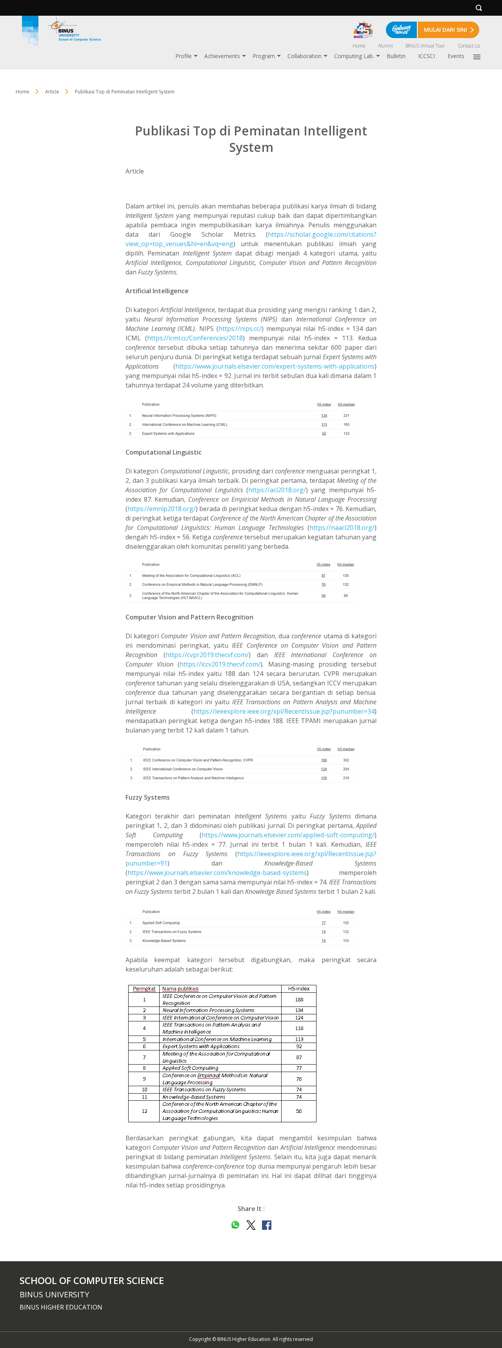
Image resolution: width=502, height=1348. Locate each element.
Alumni (385, 45)
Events (455, 56)
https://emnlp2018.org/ (161, 508)
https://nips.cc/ (240, 328)
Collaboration (304, 56)
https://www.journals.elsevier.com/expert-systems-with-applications (275, 366)
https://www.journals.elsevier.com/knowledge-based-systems (217, 872)
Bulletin (396, 56)
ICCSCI (426, 56)
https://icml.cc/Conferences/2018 (195, 338)
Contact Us (469, 45)
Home (359, 45)
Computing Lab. (354, 56)
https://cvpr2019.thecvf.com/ (207, 654)
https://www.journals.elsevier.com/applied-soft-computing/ (288, 835)
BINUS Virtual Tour (425, 45)
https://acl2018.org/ (277, 490)
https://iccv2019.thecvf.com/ (220, 664)
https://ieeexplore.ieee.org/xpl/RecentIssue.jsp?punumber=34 (284, 711)
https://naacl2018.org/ (342, 527)
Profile (183, 56)
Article (52, 91)
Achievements (222, 56)
